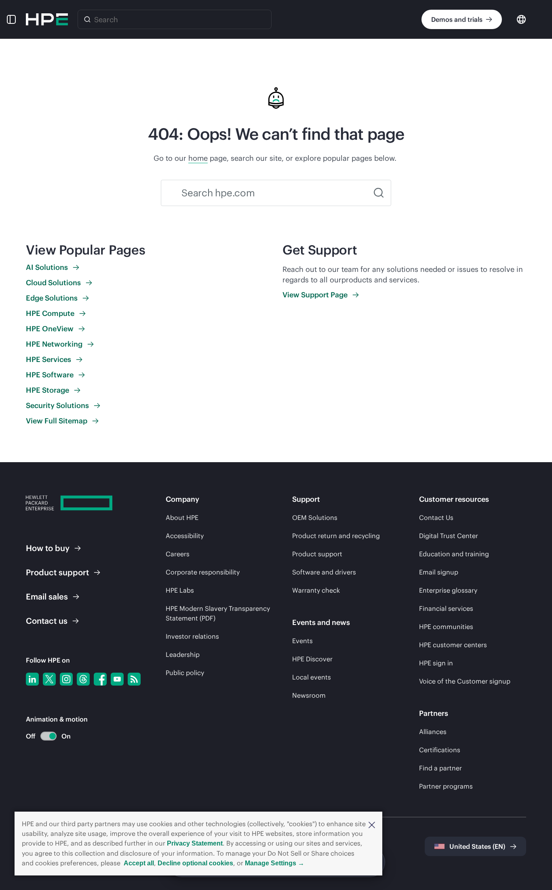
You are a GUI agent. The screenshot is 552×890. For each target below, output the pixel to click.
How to (48, 548)
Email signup (438, 572)
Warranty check (316, 590)
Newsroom (309, 695)
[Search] (87, 19)
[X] (49, 679)
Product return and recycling (336, 536)
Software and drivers (324, 572)
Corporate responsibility (203, 572)
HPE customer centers (453, 645)
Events (302, 641)
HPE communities (446, 627)
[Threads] (83, 679)
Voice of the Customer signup (464, 681)
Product (57, 572)
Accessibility (185, 536)
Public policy (185, 673)
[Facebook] (100, 679)
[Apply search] (378, 193)
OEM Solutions (314, 517)
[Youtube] (117, 679)
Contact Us (436, 517)
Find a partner (440, 768)
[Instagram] (66, 679)
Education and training (454, 554)
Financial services (446, 608)
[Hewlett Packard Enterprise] (47, 19)
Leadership (183, 654)
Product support (317, 554)
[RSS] (134, 679)
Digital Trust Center (448, 536)
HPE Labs (180, 590)
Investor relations (192, 636)
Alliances (433, 732)
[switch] (43, 736)
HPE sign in (436, 663)
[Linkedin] (32, 679)
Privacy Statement (195, 843)
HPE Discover (312, 659)
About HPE (182, 517)
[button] (372, 824)
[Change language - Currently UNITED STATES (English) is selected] (521, 18)
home (198, 158)
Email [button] (47, 596)
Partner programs (446, 786)
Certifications (439, 750)
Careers (178, 554)
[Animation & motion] (48, 736)
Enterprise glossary (448, 590)
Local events (311, 677)
